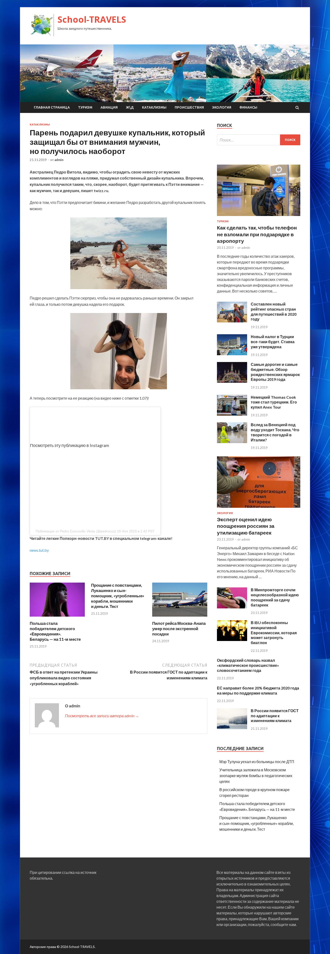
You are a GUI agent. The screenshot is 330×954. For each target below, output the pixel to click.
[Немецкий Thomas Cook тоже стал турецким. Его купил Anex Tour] (232, 414)
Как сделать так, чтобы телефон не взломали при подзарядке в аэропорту (257, 234)
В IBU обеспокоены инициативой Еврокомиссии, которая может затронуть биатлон (274, 632)
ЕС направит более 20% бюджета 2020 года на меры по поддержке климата (258, 690)
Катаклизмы (154, 107)
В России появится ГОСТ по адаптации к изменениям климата (275, 715)
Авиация (109, 107)
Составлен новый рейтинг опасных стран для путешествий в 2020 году (273, 311)
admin (59, 160)
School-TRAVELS (91, 19)
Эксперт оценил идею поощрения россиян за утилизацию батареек (245, 526)
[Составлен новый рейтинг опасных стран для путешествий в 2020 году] (232, 321)
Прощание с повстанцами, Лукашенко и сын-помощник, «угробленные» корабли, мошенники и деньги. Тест (117, 596)
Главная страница (52, 107)
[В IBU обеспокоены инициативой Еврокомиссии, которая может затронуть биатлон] (232, 639)
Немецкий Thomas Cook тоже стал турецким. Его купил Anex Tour (274, 402)
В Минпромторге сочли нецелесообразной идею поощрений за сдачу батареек (275, 597)
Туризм (85, 107)
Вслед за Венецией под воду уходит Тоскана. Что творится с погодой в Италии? (275, 432)
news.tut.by (39, 550)
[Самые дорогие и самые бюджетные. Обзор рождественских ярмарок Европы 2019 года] (232, 381)
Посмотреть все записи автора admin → (102, 715)
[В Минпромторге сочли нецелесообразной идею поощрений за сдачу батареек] (232, 607)
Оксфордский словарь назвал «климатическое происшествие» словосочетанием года (248, 665)
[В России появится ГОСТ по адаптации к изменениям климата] (232, 727)
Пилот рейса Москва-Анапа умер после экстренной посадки (179, 628)
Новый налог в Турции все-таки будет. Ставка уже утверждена (272, 341)
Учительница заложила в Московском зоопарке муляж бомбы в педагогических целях (255, 775)
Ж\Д (130, 107)
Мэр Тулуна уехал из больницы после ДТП (256, 761)
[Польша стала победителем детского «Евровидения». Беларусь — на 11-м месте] (57, 617)
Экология (221, 107)
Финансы (248, 107)
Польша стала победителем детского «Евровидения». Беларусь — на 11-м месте (55, 631)
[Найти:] (258, 139)
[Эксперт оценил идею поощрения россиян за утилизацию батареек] (258, 508)
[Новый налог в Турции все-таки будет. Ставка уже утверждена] (232, 353)
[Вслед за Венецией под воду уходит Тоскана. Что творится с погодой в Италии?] (232, 441)
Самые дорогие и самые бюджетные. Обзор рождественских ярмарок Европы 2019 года (275, 372)
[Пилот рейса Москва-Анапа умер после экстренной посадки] (179, 617)
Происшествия (189, 107)
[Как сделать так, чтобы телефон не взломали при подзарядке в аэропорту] (258, 217)
